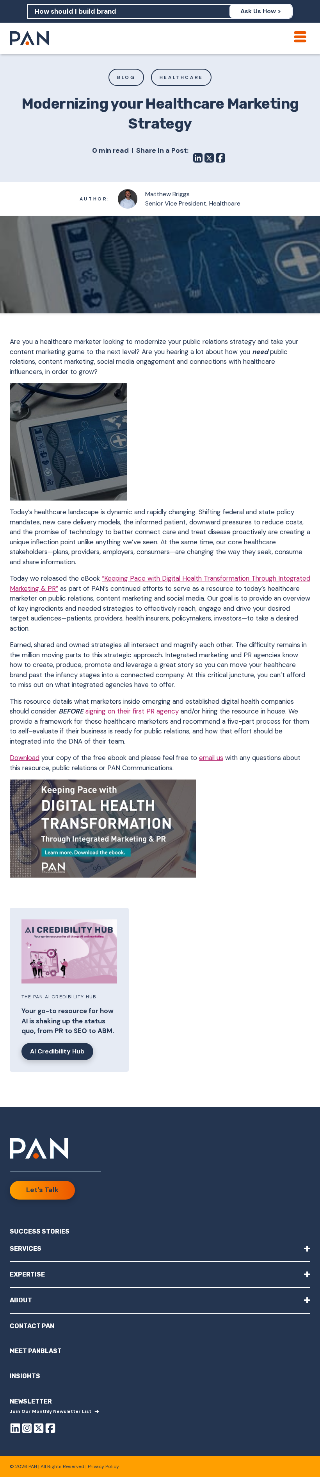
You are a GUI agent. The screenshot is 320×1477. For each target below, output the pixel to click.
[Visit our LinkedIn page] (15, 1429)
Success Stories (39, 1231)
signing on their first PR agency (132, 711)
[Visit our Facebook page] (50, 1429)
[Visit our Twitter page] (38, 1429)
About (160, 1299)
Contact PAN (32, 1326)
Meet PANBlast (36, 1351)
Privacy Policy (103, 1466)
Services (160, 1248)
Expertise (160, 1274)
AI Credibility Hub (57, 1051)
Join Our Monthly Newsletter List (50, 1411)
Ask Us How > (260, 11)
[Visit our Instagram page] (26, 1429)
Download (24, 757)
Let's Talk (42, 1189)
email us (211, 757)
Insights (25, 1376)
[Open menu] (300, 37)
